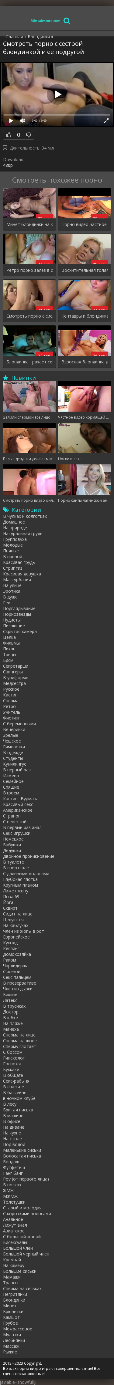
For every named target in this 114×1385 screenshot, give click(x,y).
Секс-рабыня (16, 1081)
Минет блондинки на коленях (29, 224)
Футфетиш (14, 1167)
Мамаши (12, 1277)
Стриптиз (12, 568)
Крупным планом (20, 885)
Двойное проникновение (28, 856)
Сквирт (10, 908)
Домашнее (14, 522)
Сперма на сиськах (22, 1288)
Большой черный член (26, 1254)
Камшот (11, 1317)
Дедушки (12, 850)
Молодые (13, 545)
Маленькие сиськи (22, 1150)
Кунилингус (14, 764)
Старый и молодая (22, 1208)
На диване (13, 1127)
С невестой (14, 821)
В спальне (13, 1087)
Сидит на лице (18, 914)
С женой (11, 971)
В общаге (13, 1075)
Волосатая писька (22, 1156)
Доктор (11, 1012)
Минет (10, 1306)
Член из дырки (18, 989)
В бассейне (14, 1092)
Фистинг (11, 718)
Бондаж (11, 1161)
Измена (11, 775)
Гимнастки (14, 747)
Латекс (10, 1000)
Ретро (9, 706)
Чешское (12, 741)
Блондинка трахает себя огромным (29, 362)
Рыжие (10, 1352)
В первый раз (17, 770)
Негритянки (15, 1294)
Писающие (14, 625)
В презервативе (19, 983)
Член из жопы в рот (23, 931)
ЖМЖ (8, 1190)
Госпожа (12, 1064)
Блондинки (14, 1300)
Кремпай (12, 1259)
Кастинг (11, 695)
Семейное (13, 781)
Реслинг (11, 948)
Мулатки (12, 1334)
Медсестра (14, 683)
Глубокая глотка (20, 879)
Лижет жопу (15, 891)
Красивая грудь (19, 562)
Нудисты (12, 620)
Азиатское (14, 1231)
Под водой (14, 1144)
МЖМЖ (10, 1196)
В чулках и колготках (25, 516)
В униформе (15, 677)
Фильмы (11, 643)
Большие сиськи (19, 1271)
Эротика (11, 591)
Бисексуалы (15, 1242)
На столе (12, 1138)
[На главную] (45, 20)
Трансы (10, 1283)
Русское (11, 689)
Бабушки (12, 845)
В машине (13, 1115)
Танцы (9, 654)
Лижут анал (15, 1225)
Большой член (18, 1248)
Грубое (10, 1323)
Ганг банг (13, 1173)
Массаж (11, 1346)
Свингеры (13, 672)
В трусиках (14, 1006)
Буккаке (11, 1069)
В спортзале (16, 868)
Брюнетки (13, 1311)
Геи (6, 602)
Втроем (11, 793)
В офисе (11, 1121)
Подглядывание (19, 608)
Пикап (9, 649)
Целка (9, 637)
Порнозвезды (17, 614)
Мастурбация (17, 579)
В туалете (13, 862)
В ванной (12, 556)
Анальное (13, 1219)
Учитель (11, 712)
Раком (9, 960)
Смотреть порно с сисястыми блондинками (29, 316)
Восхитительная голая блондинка (84, 270)
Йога (8, 902)
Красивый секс (18, 804)
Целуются (13, 919)
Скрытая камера (20, 631)
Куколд (10, 942)
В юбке (10, 1017)
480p (8, 165)
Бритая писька (18, 1110)
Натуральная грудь (23, 533)
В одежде (13, 752)
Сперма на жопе (20, 1040)
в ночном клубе (19, 1098)
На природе (15, 528)
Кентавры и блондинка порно (84, 316)
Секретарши (15, 666)
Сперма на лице (19, 1035)
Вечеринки (14, 729)
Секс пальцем (17, 977)
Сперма (11, 700)
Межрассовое (17, 1329)
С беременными (19, 723)
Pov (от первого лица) (26, 1179)
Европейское (16, 937)
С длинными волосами (26, 873)
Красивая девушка (22, 574)
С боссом (12, 1052)
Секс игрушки (16, 833)
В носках (12, 1185)
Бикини (10, 994)
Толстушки (14, 1202)
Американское (18, 810)
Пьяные (11, 551)
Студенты (13, 758)
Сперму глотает (19, 1046)
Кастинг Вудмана (21, 798)
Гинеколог (14, 1058)
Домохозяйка (17, 954)
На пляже (13, 1023)
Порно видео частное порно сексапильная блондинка (84, 224)
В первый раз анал (22, 827)
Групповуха (15, 539)
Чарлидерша (16, 966)
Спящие (11, 787)
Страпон (12, 816)
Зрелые (10, 735)
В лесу (9, 1104)
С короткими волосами (27, 1213)
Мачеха (11, 1029)
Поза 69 (11, 896)
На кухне (12, 1133)
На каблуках (15, 925)
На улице (12, 585)
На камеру (13, 1265)
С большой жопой (22, 1236)
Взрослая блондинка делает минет (84, 362)
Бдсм (8, 660)
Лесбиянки (14, 1340)
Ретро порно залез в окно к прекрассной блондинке (29, 270)
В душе (10, 597)
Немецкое (13, 839)
